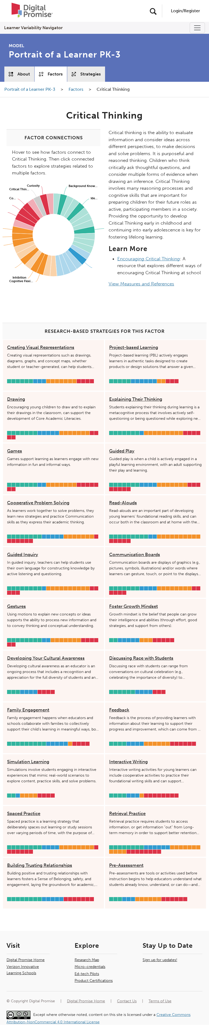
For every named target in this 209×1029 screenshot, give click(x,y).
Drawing (16, 399)
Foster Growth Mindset (133, 606)
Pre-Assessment (126, 865)
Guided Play (121, 451)
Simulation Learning (28, 761)
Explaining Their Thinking (135, 399)
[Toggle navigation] (197, 27)
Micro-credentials (90, 966)
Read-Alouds (123, 502)
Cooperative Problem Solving (38, 502)
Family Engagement (28, 710)
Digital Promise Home (26, 960)
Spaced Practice (23, 813)
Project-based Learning (133, 347)
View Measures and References (141, 283)
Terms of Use (160, 1001)
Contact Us (127, 1001)
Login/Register (185, 10)
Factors (55, 74)
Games (14, 451)
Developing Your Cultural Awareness (46, 658)
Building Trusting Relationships (39, 865)
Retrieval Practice (127, 813)
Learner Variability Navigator (33, 27)
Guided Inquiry (22, 554)
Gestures (16, 606)
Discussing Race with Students (141, 658)
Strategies (90, 74)
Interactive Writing (128, 761)
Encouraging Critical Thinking (148, 258)
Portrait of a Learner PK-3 (30, 89)
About (23, 74)
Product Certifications (94, 980)
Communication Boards (134, 554)
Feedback (119, 710)
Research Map (87, 960)
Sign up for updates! (160, 960)
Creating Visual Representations (40, 347)
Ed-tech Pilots (87, 973)
